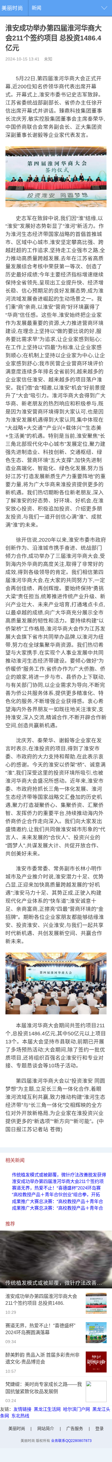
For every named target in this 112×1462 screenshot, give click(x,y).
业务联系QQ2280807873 (71, 1441)
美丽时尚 (12, 8)
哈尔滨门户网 (76, 1409)
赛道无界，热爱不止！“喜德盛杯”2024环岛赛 (56, 1187)
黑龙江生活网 (47, 1409)
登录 (99, 1428)
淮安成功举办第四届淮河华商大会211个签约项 (58, 1181)
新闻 (36, 7)
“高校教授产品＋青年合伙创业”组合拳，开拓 (56, 1194)
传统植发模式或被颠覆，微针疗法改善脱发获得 (59, 1174)
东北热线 (20, 1415)
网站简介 (45, 1428)
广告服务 (74, 1428)
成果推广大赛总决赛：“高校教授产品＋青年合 (57, 1201)
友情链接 (22, 1409)
